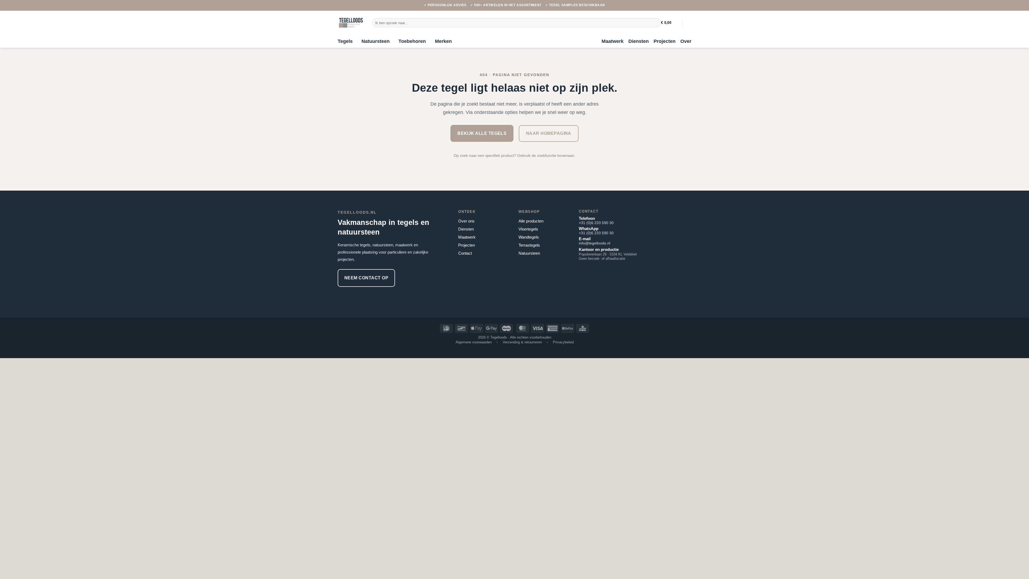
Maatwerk (613, 41)
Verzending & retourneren (522, 342)
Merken (443, 41)
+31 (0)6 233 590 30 (596, 223)
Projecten (665, 41)
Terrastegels (529, 245)
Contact (465, 253)
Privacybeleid (563, 342)
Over (685, 41)
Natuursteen (375, 41)
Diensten (638, 41)
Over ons (466, 221)
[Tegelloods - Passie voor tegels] (351, 23)
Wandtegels (529, 237)
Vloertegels (528, 229)
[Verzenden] (655, 22)
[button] (669, 23)
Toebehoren (412, 41)
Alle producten (531, 221)
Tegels (345, 41)
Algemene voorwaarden (474, 342)
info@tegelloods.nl (594, 243)
